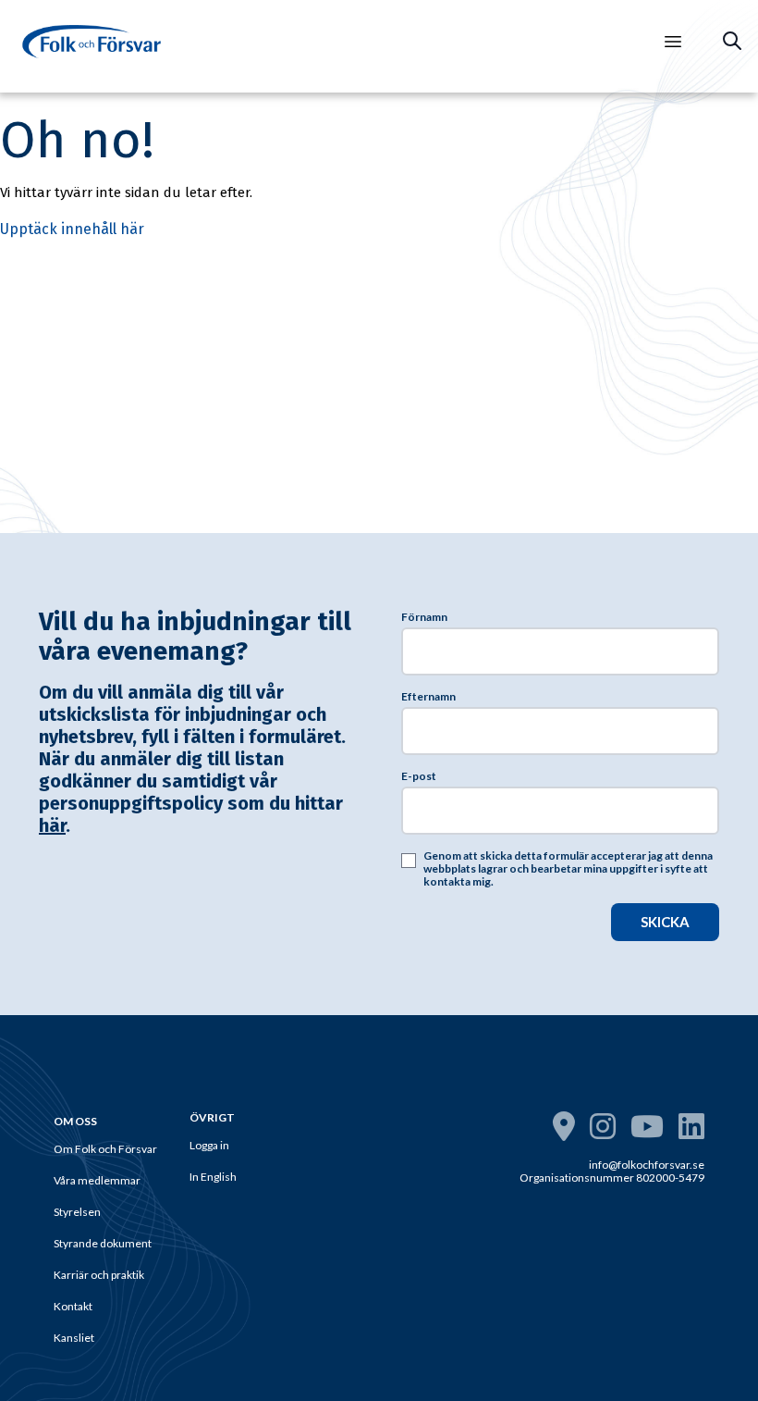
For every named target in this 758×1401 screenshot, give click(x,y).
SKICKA (665, 921)
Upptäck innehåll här (72, 229)
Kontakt (73, 1306)
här (52, 825)
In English (213, 1177)
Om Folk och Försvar (105, 1149)
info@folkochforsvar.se (646, 1165)
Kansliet (74, 1338)
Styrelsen (77, 1212)
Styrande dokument (103, 1243)
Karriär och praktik (99, 1275)
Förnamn (424, 617)
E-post (418, 776)
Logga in (209, 1145)
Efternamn (428, 696)
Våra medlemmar (97, 1180)
